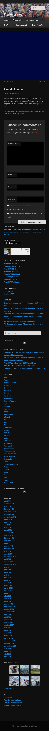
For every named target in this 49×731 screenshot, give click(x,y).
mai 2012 (7, 580)
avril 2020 (7, 506)
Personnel (8, 446)
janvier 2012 (8, 590)
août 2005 (7, 648)
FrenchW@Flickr (10, 269)
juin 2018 (7, 525)
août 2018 (7, 522)
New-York (7, 440)
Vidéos (26, 111)
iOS (5, 419)
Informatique (9, 414)
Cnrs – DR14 (8, 291)
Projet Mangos (9, 456)
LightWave (8, 427)
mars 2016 (8, 554)
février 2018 (8, 533)
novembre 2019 (10, 511)
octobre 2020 (9, 504)
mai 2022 (7, 501)
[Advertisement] (24, 55)
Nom (12, 174)
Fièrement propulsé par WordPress (24, 726)
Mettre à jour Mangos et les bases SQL (30, 368)
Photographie (17, 20)
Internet (7, 417)
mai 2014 (7, 572)
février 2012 (8, 588)
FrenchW (35, 111)
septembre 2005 (10, 646)
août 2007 (7, 627)
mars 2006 (8, 635)
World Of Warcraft (11, 483)
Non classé (8, 443)
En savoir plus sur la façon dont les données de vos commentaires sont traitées (24, 232)
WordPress (8, 480)
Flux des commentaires (13, 702)
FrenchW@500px (10, 263)
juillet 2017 (8, 543)
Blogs (6, 388)
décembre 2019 (9, 509)
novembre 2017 (10, 540)
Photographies (9, 451)
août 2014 (7, 567)
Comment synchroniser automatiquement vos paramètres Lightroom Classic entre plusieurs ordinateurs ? (24, 316)
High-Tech (7, 403)
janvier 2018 (8, 535)
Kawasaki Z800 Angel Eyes (25, 363)
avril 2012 (7, 583)
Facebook (7, 396)
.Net (5, 377)
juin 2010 (7, 596)
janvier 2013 (8, 577)
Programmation (10, 453)
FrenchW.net (13, 14)
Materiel (7, 435)
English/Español (37, 25)
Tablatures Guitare (11, 464)
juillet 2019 (8, 519)
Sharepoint (8, 459)
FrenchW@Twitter (10, 279)
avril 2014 (7, 575)
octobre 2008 (9, 609)
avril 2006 (7, 633)
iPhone (6, 425)
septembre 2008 (10, 612)
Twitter (6, 469)
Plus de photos (9, 688)
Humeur (7, 406)
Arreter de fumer (10, 382)
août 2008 (7, 614)
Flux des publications (12, 700)
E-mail (12, 187)
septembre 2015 (10, 556)
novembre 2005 (10, 641)
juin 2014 (7, 569)
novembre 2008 (10, 606)
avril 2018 (7, 527)
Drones (6, 393)
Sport (6, 461)
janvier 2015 (8, 562)
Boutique (7, 390)
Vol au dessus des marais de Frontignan (19, 321)
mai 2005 (7, 656)
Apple (6, 380)
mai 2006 (7, 630)
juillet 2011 (8, 593)
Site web (11, 199)
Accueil (6, 20)
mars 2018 (8, 530)
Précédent (8, 81)
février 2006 (8, 638)
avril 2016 (7, 551)
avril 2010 (7, 598)
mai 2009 (7, 601)
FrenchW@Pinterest (11, 277)
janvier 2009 (8, 604)
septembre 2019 (10, 517)
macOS (6, 432)
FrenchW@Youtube (11, 282)
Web (5, 477)
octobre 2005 (9, 643)
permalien (21, 113)
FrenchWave (8, 398)
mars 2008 (8, 620)
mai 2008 (7, 617)
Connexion (8, 697)
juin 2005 (7, 654)
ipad (5, 422)
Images (6, 411)
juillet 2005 (8, 651)
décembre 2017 (9, 538)
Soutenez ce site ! (22, 25)
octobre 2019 (9, 514)
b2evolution (8, 385)
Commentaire (14, 144)
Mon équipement (32, 20)
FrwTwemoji (8, 25)
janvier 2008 (8, 622)
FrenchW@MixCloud (12, 274)
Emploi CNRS (9, 294)
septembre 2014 (10, 564)
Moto (6, 438)
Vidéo (6, 472)
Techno (6, 467)
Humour (7, 409)
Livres (6, 430)
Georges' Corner (10, 401)
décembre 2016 (9, 548)
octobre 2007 (9, 625)
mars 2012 (8, 585)
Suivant (41, 81)
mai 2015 (7, 559)
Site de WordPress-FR (12, 705)
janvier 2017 (8, 546)
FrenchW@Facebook (12, 266)
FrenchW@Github (11, 271)
